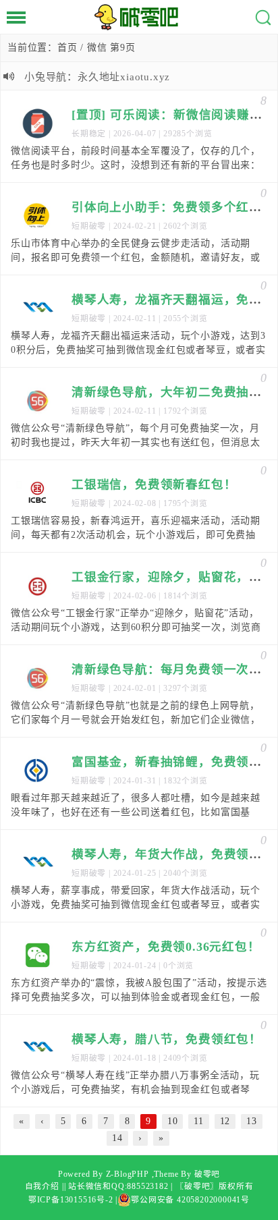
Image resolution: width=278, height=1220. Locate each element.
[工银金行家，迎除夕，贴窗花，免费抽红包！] (38, 586)
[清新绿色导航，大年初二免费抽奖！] (38, 401)
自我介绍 (42, 1186)
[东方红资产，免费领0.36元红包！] (38, 955)
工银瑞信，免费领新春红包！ (154, 484)
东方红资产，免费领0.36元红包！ (166, 946)
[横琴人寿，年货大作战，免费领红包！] (38, 863)
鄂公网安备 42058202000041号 (190, 1199)
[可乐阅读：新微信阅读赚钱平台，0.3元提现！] (38, 123)
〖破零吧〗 (197, 1186)
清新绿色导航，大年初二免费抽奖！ (173, 392)
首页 (67, 48)
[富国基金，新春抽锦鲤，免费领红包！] (38, 770)
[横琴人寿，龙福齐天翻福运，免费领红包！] (38, 308)
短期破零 (89, 226)
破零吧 (207, 1174)
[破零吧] (139, 16)
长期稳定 (89, 133)
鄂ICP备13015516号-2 (70, 1199)
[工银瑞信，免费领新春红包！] (38, 493)
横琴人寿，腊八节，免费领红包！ (167, 1039)
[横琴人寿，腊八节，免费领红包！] (38, 1048)
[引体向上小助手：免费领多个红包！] (38, 216)
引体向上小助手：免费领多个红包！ (173, 207)
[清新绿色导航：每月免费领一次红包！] (38, 678)
